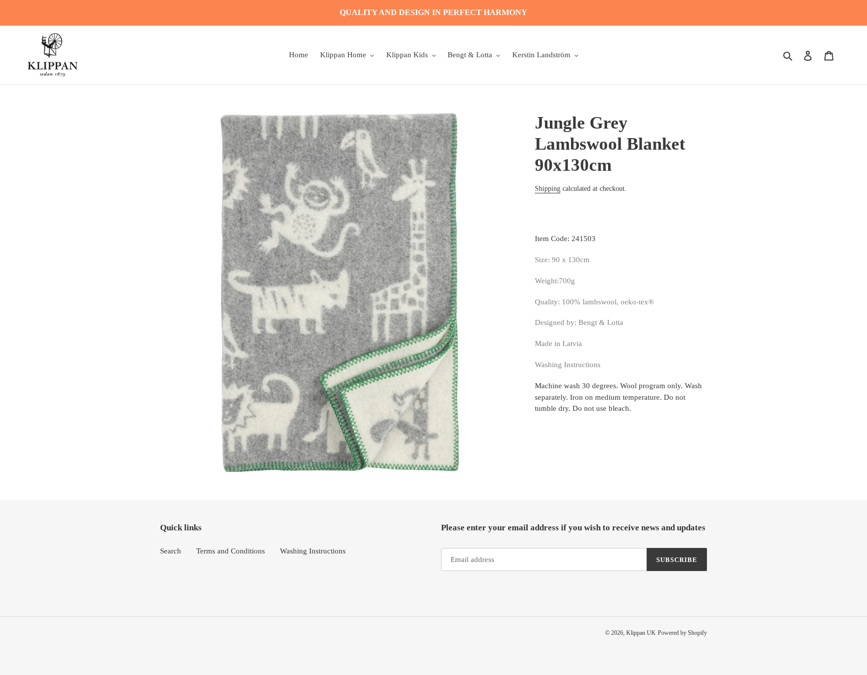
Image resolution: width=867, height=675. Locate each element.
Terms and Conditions (230, 551)
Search (170, 551)
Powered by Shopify (682, 632)
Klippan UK (641, 632)
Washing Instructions (313, 551)
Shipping (547, 188)
